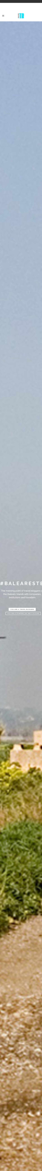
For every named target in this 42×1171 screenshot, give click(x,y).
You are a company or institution (23, 613)
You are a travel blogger (22, 609)
